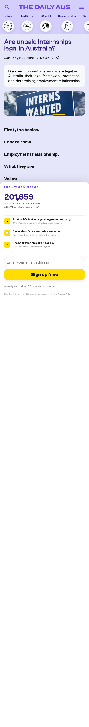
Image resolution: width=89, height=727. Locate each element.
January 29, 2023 (19, 58)
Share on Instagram (38, 93)
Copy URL (30, 69)
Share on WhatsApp (38, 77)
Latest (8, 16)
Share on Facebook (38, 85)
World (46, 16)
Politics (27, 16)
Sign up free (44, 274)
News (44, 58)
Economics (67, 16)
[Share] (57, 58)
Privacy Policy (65, 294)
